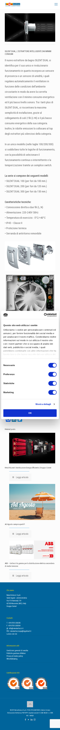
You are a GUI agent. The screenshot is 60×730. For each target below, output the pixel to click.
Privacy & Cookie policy (15, 656)
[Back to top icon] (30, 704)
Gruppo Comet (11, 606)
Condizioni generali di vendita (17, 651)
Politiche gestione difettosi (16, 653)
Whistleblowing (12, 659)
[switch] (52, 374)
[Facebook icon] (25, 719)
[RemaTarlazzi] (12, 4)
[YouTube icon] (28, 719)
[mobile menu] (56, 4)
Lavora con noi (12, 634)
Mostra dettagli (43, 404)
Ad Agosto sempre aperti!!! (15, 524)
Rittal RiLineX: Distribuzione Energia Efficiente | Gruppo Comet (28, 468)
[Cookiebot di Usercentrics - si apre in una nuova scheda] (44, 315)
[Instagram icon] (34, 719)
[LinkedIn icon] (31, 719)
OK (30, 413)
